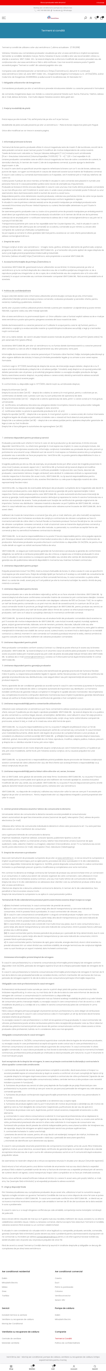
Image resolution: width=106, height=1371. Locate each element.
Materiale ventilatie (10, 1343)
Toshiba (5, 1295)
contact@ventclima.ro (34, 657)
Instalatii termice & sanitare (14, 1315)
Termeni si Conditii (63, 1338)
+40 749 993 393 (43, 10)
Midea (4, 1287)
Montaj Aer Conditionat (12, 1323)
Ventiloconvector (63, 1295)
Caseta (58, 1278)
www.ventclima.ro (66, 858)
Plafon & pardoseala (64, 1287)
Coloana (59, 1291)
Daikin (4, 1278)
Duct (57, 1282)
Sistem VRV (60, 1300)
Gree (4, 1291)
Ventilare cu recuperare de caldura (18, 1319)
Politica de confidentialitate (67, 1343)
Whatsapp (67, 10)
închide (6, 2)
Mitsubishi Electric (10, 1282)
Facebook (56, 10)
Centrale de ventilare (11, 1338)
